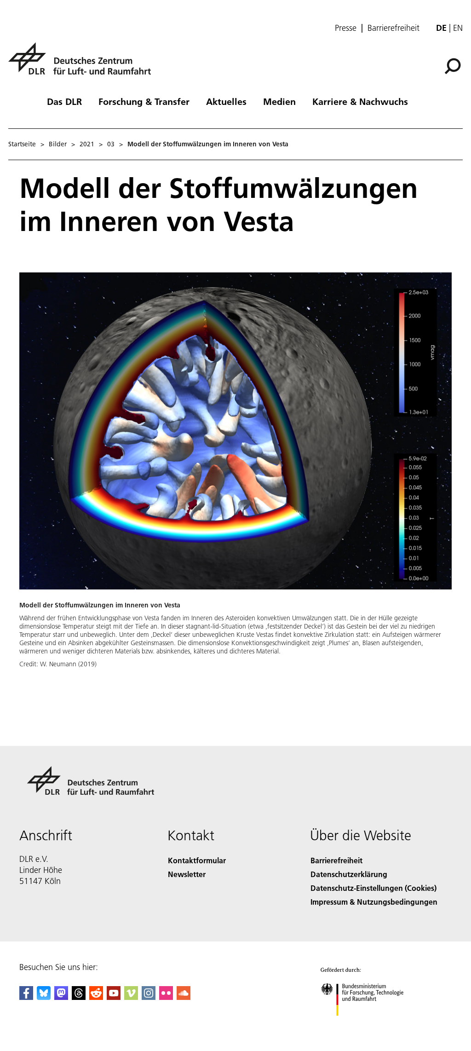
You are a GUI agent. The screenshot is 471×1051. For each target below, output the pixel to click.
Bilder (58, 144)
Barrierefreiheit (393, 28)
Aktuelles (226, 101)
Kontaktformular (197, 860)
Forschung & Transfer (144, 101)
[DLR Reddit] (96, 997)
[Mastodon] (61, 997)
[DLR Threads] (79, 997)
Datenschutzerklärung (348, 874)
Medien (279, 101)
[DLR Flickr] (166, 997)
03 (111, 144)
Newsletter (187, 874)
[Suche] (453, 65)
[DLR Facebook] (26, 997)
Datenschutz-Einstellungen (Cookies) (373, 888)
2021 (87, 144)
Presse (345, 28)
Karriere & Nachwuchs (360, 101)
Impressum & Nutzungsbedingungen (373, 902)
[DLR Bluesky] (44, 997)
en (458, 28)
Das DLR (64, 101)
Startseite (22, 144)
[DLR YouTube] (114, 997)
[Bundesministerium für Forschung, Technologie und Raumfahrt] (367, 1025)
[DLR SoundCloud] (183, 997)
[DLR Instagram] (148, 997)
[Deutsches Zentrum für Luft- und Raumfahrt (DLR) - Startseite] (83, 63)
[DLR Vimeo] (131, 997)
